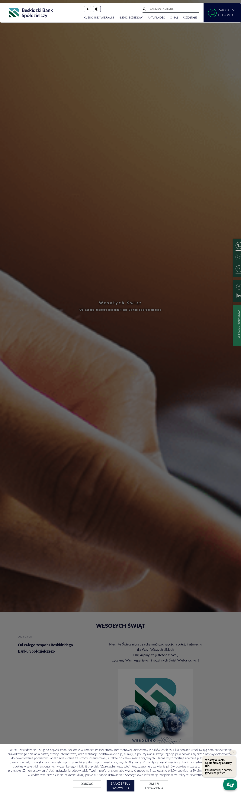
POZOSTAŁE (189, 17)
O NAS (174, 17)
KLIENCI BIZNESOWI (130, 17)
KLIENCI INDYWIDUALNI (99, 17)
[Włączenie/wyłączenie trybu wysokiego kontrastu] (97, 9)
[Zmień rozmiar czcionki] (87, 9)
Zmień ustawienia (154, 786)
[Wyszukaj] (145, 8)
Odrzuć (87, 784)
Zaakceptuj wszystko (120, 786)
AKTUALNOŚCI (156, 17)
